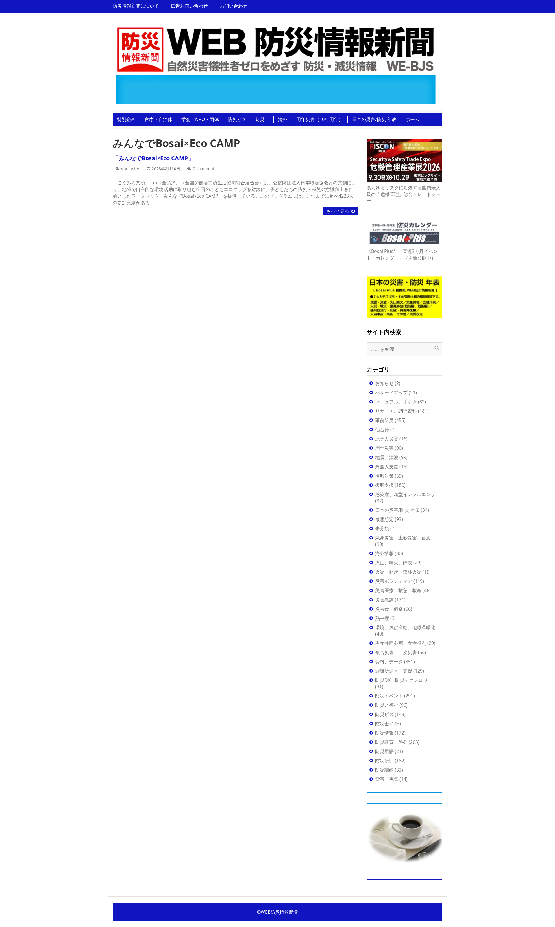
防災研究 (384, 760)
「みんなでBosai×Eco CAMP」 (153, 158)
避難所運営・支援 (393, 671)
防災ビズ (237, 119)
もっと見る (337, 211)
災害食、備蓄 (389, 609)
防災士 (262, 119)
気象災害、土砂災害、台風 (403, 538)
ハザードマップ (391, 392)
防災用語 (384, 751)
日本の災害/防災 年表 (374, 119)
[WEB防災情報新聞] (275, 63)
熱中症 (382, 618)
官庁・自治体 (158, 119)
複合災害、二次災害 (396, 652)
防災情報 (384, 733)
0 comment (203, 168)
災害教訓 (384, 599)
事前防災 (384, 420)
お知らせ (384, 383)
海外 (282, 119)
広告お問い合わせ (189, 6)
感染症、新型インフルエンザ (405, 494)
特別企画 (126, 119)
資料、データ (389, 661)
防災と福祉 (386, 705)
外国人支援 (386, 466)
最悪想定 (384, 519)
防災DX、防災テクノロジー (403, 680)
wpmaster (130, 168)
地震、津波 (386, 457)
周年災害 (384, 448)
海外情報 (384, 553)
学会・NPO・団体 (200, 119)
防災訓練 (384, 770)
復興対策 (384, 476)
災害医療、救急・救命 (398, 590)
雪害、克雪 (386, 779)
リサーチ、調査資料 (396, 411)
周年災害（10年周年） (319, 119)
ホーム (412, 119)
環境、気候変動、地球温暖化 (405, 627)
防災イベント (389, 696)
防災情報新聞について (136, 6)
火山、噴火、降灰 (393, 562)
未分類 (382, 528)
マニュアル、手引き (396, 402)
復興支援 (384, 485)
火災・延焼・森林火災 (398, 572)
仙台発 (382, 429)
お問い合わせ (233, 6)
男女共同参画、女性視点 (400, 643)
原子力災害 (386, 439)
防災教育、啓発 (391, 742)
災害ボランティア (393, 581)
